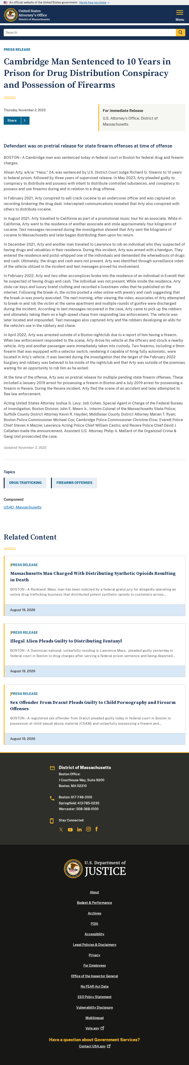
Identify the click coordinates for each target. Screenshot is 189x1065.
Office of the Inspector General (94, 976)
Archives (94, 913)
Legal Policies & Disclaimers (94, 945)
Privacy (94, 955)
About (94, 892)
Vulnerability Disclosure (94, 1007)
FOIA (94, 924)
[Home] (27, 20)
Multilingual (95, 1018)
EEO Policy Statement (95, 997)
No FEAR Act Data (95, 986)
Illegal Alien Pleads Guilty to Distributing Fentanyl (66, 641)
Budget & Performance (94, 903)
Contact (92, 1046)
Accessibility (94, 934)
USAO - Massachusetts (22, 507)
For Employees (94, 965)
